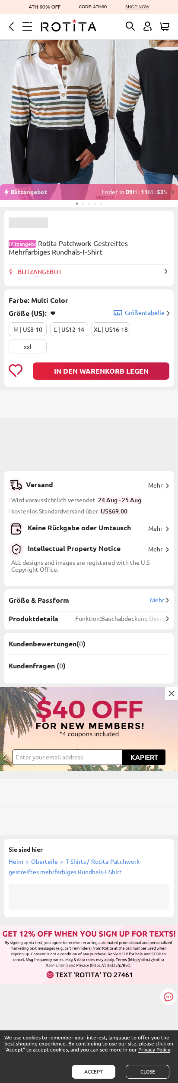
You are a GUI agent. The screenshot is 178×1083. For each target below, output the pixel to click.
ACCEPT (93, 1071)
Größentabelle (145, 312)
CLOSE (147, 1071)
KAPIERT (144, 757)
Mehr (155, 485)
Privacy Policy (154, 1049)
